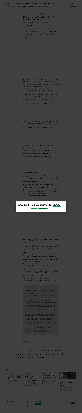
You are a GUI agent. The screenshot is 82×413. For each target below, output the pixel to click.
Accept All (34, 208)
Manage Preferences (43, 208)
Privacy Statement (56, 205)
